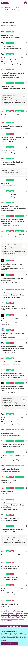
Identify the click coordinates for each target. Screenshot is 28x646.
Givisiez (13, 615)
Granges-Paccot (5, 617)
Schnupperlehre (19, 82)
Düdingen (18, 615)
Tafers (18, 616)
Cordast (7, 619)
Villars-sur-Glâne (5, 615)
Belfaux (3, 619)
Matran (7, 616)
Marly (21, 616)
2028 (12, 31)
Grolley (18, 617)
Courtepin (13, 616)
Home (2, 7)
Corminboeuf (14, 619)
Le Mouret (23, 617)
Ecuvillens (9, 620)
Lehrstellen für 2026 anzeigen (8, 25)
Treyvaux (3, 620)
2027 (8, 31)
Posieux (13, 617)
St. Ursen (21, 619)
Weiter (9, 643)
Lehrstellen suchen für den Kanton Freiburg (15, 613)
